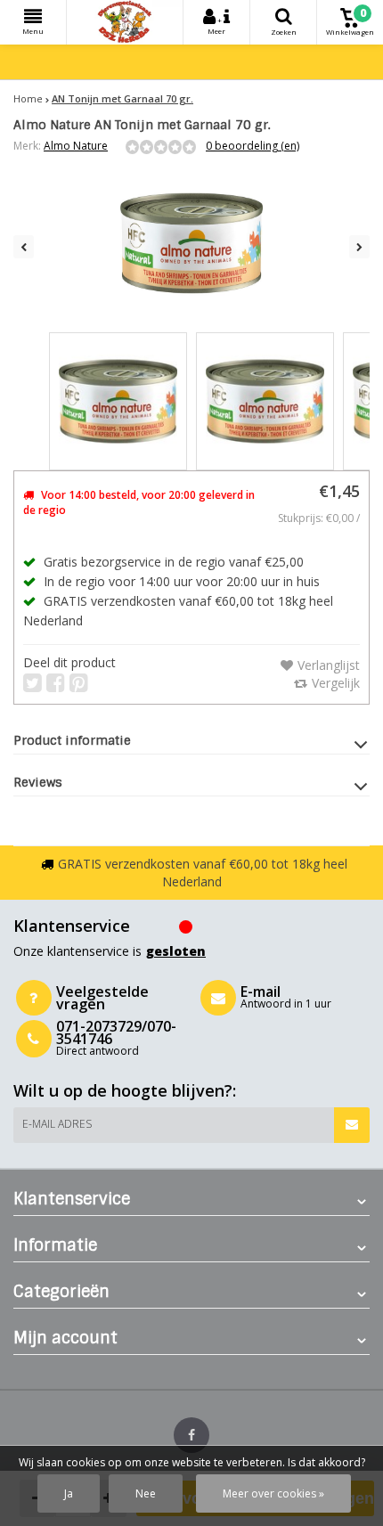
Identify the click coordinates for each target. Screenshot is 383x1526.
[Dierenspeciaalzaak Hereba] (125, 22)
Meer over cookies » (273, 1493)
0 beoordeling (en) (252, 145)
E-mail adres (57, 1123)
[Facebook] (191, 1435)
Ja (68, 1493)
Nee (145, 1493)
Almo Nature (76, 145)
